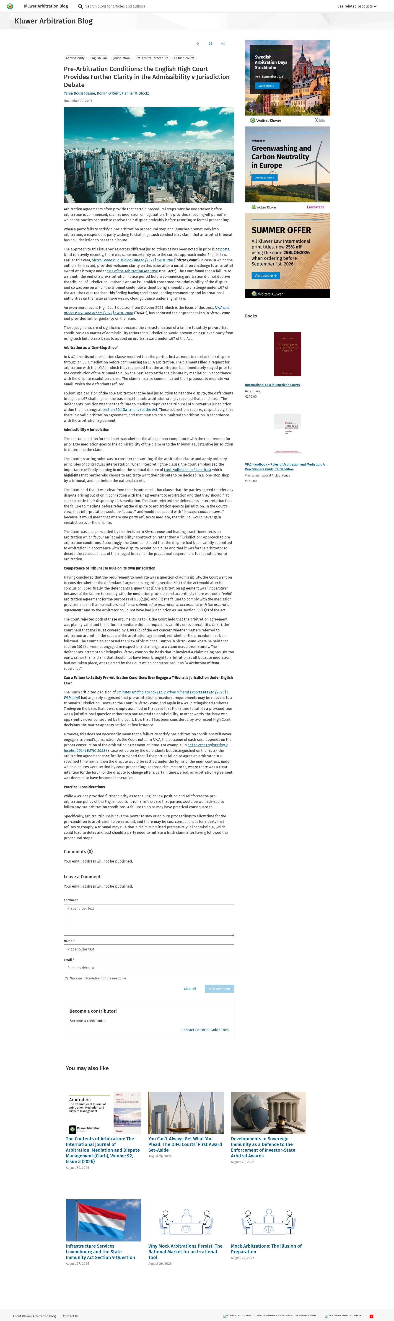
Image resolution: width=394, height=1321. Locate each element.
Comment (71, 900)
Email (69, 960)
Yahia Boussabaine (79, 93)
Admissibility (75, 58)
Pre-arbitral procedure (152, 58)
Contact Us (71, 1316)
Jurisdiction (121, 58)
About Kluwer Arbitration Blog (34, 1316)
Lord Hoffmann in (187, 470)
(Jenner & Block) (135, 93)
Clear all (190, 989)
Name (69, 941)
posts (224, 249)
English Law (99, 58)
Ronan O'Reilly (109, 93)
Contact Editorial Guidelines (204, 1030)
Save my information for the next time (98, 978)
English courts (184, 58)
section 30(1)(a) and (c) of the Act (130, 409)
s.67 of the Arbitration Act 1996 (132, 271)
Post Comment (219, 989)
